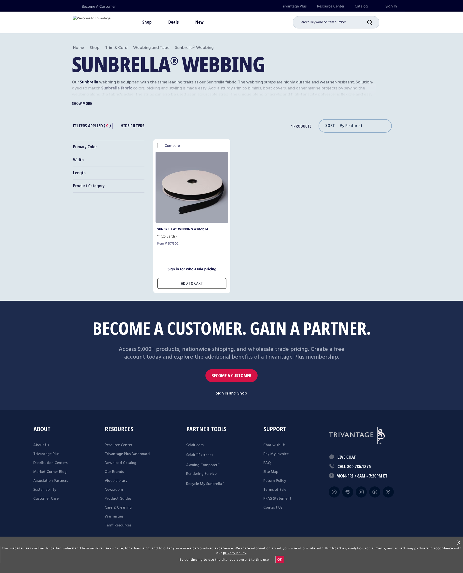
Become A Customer (99, 6)
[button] (373, 22)
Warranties (114, 516)
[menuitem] (294, 6)
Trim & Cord (116, 47)
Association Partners (50, 481)
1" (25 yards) (167, 236)
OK (279, 559)
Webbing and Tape (151, 47)
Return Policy (274, 481)
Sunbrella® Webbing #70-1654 (182, 229)
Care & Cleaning (118, 508)
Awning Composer (202, 465)
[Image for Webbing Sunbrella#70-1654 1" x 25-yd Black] (192, 221)
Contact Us (272, 508)
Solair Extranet (199, 455)
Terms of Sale (274, 490)
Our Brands (114, 472)
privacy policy (234, 553)
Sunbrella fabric (116, 88)
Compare (172, 146)
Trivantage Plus (294, 6)
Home (78, 47)
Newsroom (114, 490)
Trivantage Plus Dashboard (127, 454)
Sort (330, 125)
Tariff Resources (118, 525)
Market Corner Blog (50, 472)
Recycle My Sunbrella (205, 484)
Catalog (361, 6)
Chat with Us (274, 445)
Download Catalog (120, 463)
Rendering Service (201, 474)
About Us (41, 445)
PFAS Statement (277, 499)
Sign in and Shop (231, 393)
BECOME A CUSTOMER (231, 375)
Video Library (116, 481)
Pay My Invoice (276, 454)
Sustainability (44, 490)
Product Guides (118, 499)
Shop (95, 47)
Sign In (391, 6)
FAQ (267, 463)
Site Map (270, 472)
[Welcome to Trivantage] (91, 22)
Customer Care (46, 499)
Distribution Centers (50, 463)
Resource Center (330, 6)
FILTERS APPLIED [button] (88, 126)
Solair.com (195, 445)
